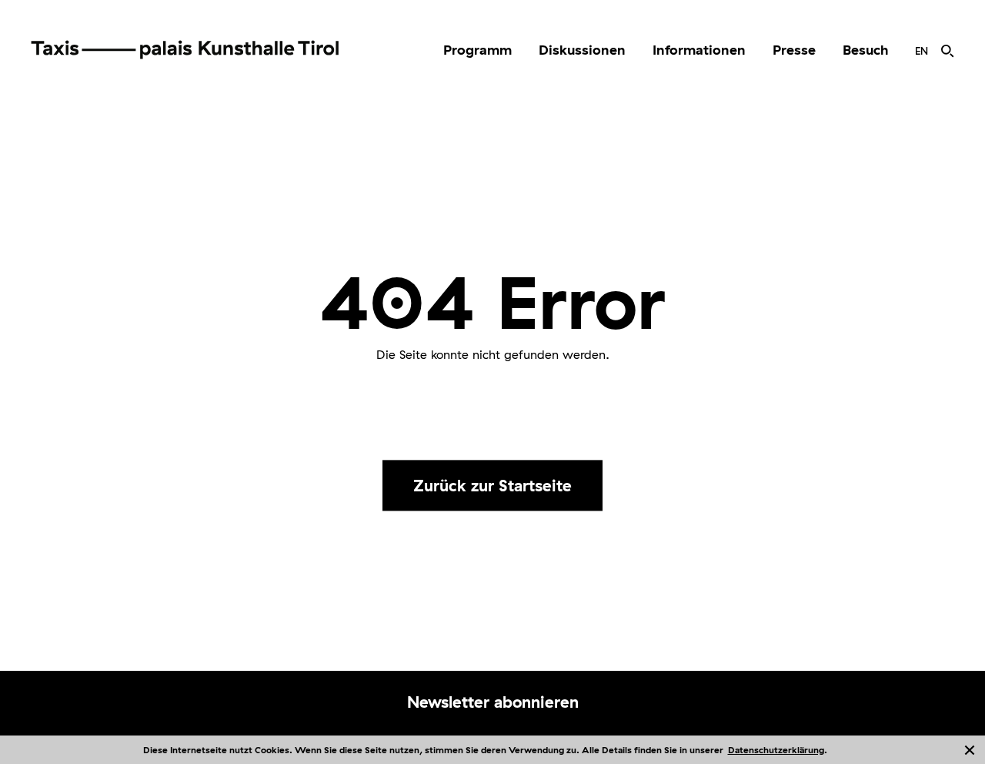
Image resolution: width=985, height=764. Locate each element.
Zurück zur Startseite (492, 485)
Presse (794, 50)
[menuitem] (477, 50)
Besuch (865, 50)
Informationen (699, 50)
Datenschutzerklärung (776, 750)
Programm (477, 50)
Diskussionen (582, 50)
